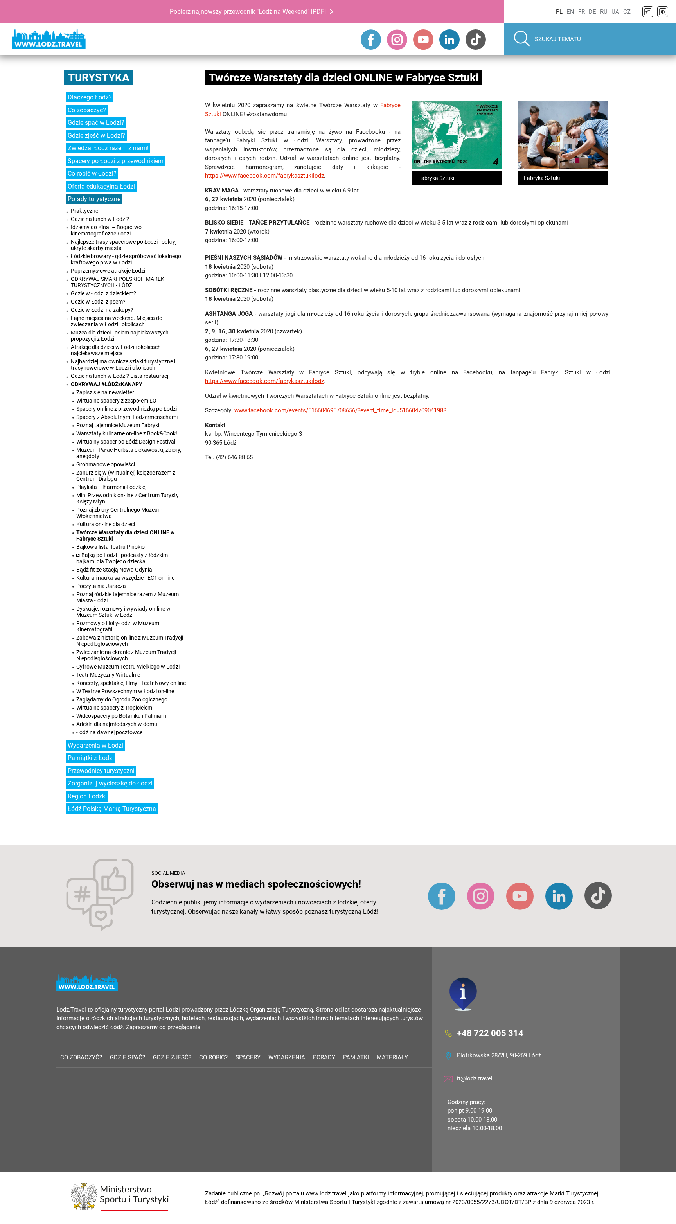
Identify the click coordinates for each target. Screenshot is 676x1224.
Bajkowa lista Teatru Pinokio (110, 547)
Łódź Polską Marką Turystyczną (112, 808)
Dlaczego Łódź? (90, 97)
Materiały (392, 1057)
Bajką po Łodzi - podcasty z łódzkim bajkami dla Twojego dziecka (122, 558)
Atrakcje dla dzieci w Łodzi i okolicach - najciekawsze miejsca (117, 350)
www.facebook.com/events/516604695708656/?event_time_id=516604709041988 (340, 410)
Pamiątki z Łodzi (91, 758)
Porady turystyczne (94, 199)
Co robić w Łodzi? (92, 173)
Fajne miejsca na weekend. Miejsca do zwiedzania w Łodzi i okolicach (116, 321)
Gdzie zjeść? (172, 1057)
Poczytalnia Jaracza (101, 586)
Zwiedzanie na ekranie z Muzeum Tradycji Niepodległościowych (126, 655)
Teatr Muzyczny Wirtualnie (108, 675)
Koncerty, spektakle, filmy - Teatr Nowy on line (131, 683)
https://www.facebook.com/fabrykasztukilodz (264, 175)
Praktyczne (84, 211)
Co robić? (213, 1057)
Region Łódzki (87, 796)
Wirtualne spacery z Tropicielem (114, 708)
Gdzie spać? (127, 1057)
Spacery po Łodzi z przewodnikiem (116, 161)
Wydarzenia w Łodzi (95, 745)
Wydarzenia (286, 1057)
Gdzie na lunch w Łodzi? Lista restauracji (120, 376)
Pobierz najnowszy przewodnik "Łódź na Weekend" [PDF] (248, 11)
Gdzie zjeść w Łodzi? (96, 135)
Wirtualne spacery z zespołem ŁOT (118, 400)
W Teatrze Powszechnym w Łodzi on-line (125, 691)
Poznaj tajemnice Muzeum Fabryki (117, 425)
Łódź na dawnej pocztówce (109, 732)
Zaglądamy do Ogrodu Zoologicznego (121, 699)
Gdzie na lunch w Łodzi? (100, 219)
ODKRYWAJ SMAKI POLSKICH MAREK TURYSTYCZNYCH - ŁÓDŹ (117, 282)
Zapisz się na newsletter (105, 392)
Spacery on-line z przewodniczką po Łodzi (126, 409)
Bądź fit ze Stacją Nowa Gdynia (114, 569)
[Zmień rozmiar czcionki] (647, 11)
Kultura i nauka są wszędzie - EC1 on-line (125, 578)
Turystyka (98, 77)
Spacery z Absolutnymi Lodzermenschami (127, 417)
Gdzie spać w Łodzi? (96, 122)
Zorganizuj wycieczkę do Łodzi (110, 783)
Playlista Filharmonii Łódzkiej (111, 487)
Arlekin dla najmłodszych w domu (116, 724)
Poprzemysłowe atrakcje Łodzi (108, 271)
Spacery (248, 1057)
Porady (324, 1057)
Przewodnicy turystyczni (101, 771)
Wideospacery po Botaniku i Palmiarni (121, 716)
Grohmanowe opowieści (105, 464)
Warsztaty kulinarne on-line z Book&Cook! (126, 433)
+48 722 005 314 (490, 1033)
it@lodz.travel (475, 1078)
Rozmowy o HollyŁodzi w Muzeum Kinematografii (117, 626)
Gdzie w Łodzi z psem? (98, 301)
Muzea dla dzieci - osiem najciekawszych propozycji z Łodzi (120, 335)
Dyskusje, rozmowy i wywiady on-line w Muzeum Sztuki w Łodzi (123, 612)
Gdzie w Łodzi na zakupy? (102, 310)
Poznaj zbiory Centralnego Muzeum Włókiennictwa (119, 513)
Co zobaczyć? (87, 110)
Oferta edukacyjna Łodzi (101, 186)
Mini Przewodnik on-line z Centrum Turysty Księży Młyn (127, 498)
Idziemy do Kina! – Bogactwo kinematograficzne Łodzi (106, 230)
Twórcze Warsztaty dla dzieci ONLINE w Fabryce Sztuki (125, 535)
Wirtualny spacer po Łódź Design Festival (125, 442)
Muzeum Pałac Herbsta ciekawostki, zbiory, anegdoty (128, 453)
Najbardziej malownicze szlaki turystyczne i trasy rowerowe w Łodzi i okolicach (123, 364)
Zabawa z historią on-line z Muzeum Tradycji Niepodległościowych (129, 640)
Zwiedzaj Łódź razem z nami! (108, 148)
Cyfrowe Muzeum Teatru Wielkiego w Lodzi (128, 666)
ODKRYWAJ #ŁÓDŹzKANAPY (106, 384)
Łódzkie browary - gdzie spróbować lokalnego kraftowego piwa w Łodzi (126, 259)
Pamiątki (356, 1057)
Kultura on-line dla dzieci (105, 524)
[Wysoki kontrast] (662, 11)
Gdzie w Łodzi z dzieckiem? (103, 293)
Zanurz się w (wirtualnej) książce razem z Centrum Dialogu (125, 475)
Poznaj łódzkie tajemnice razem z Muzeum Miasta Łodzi (127, 597)
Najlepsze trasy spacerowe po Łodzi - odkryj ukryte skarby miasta (123, 245)
